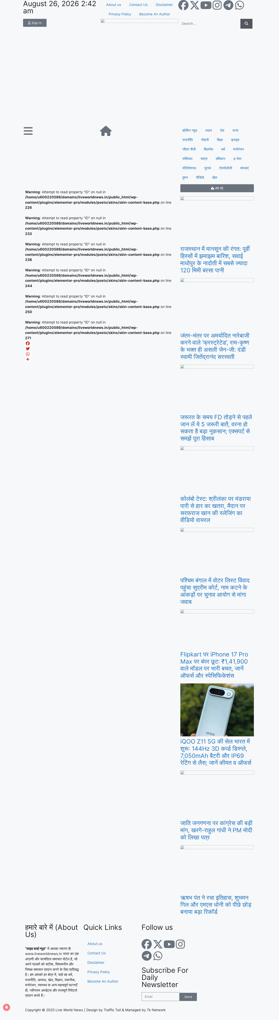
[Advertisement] (139, 95)
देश (222, 130)
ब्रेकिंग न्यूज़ (189, 130)
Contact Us (138, 5)
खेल (214, 177)
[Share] (100, 359)
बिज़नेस (208, 149)
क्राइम (235, 140)
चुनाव (207, 168)
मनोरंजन (238, 149)
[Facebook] (183, 5)
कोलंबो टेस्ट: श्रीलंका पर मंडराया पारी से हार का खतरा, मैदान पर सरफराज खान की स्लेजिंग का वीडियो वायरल (215, 509)
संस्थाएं (244, 168)
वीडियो (200, 177)
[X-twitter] (195, 5)
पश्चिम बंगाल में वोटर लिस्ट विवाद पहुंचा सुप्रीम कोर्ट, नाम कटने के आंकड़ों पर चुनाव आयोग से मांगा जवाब (215, 591)
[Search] (246, 24)
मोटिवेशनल (189, 168)
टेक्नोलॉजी (225, 168)
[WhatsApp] (100, 354)
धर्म (223, 149)
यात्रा (204, 159)
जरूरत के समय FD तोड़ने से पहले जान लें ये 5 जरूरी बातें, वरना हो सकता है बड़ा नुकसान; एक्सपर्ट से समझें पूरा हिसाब (216, 427)
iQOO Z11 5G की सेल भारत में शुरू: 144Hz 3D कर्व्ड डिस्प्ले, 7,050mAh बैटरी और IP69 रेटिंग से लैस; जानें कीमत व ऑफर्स (215, 752)
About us (113, 5)
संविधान (220, 159)
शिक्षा (220, 140)
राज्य (235, 130)
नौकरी (205, 140)
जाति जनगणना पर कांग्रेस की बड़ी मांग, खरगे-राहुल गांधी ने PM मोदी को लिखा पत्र (216, 830)
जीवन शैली (189, 149)
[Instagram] (217, 5)
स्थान (208, 130)
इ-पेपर (237, 159)
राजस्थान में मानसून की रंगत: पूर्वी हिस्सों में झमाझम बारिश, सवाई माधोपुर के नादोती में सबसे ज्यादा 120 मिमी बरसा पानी (215, 259)
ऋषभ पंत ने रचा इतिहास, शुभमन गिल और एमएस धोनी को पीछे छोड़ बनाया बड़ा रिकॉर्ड (215, 905)
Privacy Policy (120, 14)
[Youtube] (206, 5)
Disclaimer (164, 5)
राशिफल (187, 159)
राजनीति (187, 140)
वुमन (185, 177)
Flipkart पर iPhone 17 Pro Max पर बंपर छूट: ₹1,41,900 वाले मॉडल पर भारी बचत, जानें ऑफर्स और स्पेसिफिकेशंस (214, 665)
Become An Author (154, 14)
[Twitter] (100, 348)
